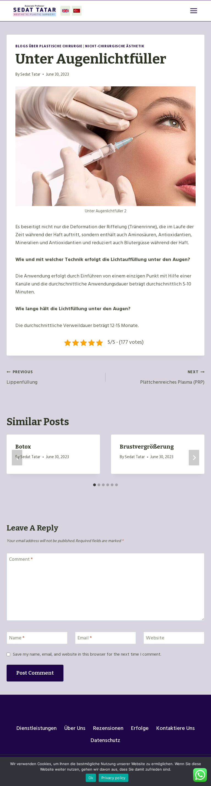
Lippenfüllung (22, 377)
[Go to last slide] (17, 457)
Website (155, 638)
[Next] (194, 457)
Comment (21, 559)
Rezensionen (108, 728)
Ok (90, 778)
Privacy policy (113, 778)
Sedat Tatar (30, 74)
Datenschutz (105, 740)
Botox (23, 446)
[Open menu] (193, 10)
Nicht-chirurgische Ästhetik (114, 46)
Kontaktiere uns (175, 728)
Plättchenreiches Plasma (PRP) (172, 377)
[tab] (94, 484)
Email (84, 638)
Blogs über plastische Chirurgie (48, 46)
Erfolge (140, 728)
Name (16, 638)
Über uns (74, 728)
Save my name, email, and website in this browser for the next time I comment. (87, 654)
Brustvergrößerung (147, 446)
